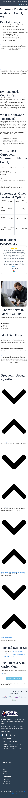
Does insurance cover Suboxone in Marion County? (13, 572)
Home (4, 764)
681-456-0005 (10, 742)
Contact (5, 773)
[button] (14, 412)
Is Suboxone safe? (5, 507)
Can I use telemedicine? (6, 637)
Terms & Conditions (7, 783)
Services (5, 771)
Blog (4, 769)
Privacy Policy (6, 779)
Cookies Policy (6, 781)
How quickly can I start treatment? (9, 442)
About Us (5, 767)
